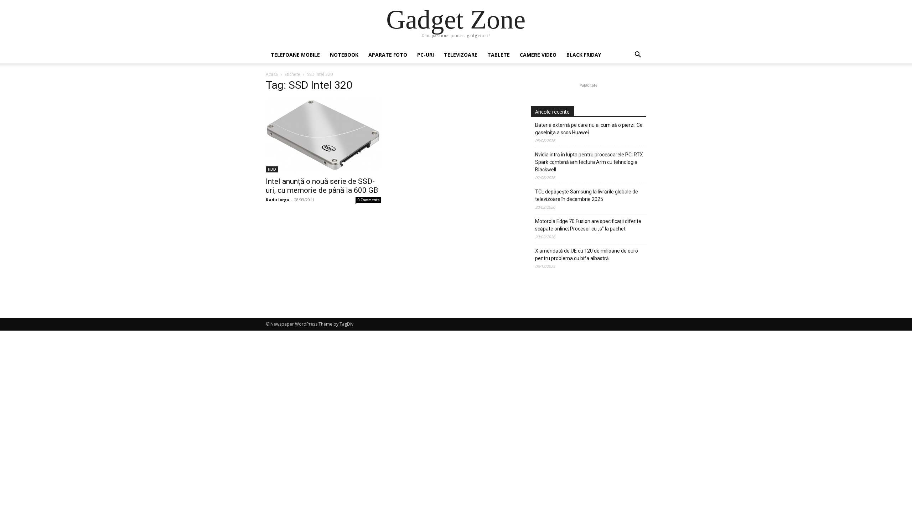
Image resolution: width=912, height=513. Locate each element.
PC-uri (425, 54)
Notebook (344, 54)
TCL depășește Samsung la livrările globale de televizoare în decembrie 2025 (586, 195)
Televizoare (460, 54)
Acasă (272, 74)
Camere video (538, 54)
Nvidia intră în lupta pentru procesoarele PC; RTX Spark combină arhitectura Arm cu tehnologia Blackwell (589, 162)
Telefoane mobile (295, 54)
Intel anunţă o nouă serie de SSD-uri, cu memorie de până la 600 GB (322, 186)
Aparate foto (387, 54)
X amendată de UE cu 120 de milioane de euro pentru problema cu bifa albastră (586, 254)
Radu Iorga (277, 199)
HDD (272, 169)
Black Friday (583, 54)
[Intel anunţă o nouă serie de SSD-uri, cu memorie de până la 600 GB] (323, 135)
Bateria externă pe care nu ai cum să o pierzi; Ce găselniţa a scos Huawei (589, 128)
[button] (637, 55)
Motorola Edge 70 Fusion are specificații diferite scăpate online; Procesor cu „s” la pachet (588, 225)
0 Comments (368, 199)
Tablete (498, 54)
